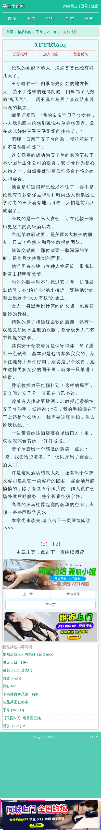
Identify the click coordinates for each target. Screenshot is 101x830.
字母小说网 (13, 6)
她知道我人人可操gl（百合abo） (29, 654)
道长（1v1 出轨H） (18, 670)
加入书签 (50, 54)
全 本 (69, 18)
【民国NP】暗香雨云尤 (22, 718)
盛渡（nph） (13, 678)
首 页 (12, 18)
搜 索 (88, 18)
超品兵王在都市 (15, 702)
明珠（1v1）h (14, 726)
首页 (9, 32)
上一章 (28, 594)
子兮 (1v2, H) (46, 32)
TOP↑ (94, 737)
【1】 (44, 544)
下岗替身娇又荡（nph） (22, 694)
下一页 (50, 605)
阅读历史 (70, 6)
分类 (31, 18)
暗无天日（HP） (16, 662)
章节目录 (73, 594)
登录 (84, 6)
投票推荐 (20, 54)
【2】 (56, 544)
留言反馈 (80, 54)
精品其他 (24, 32)
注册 (95, 6)
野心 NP (9, 686)
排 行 (50, 18)
